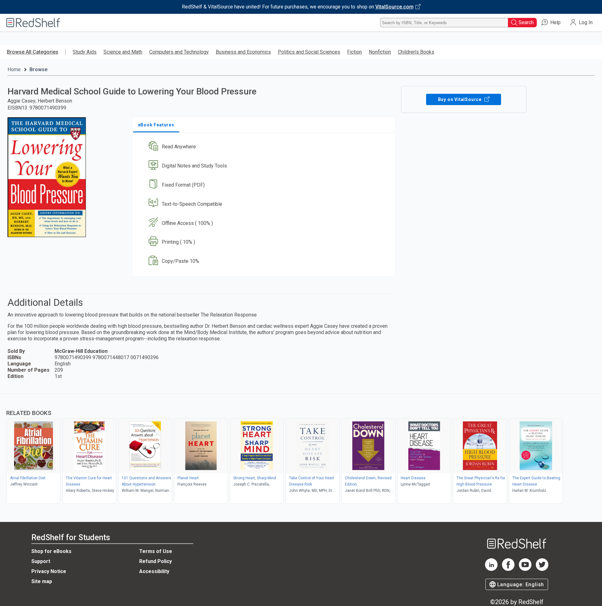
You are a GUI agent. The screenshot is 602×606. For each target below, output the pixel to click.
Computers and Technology (179, 52)
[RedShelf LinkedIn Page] (491, 569)
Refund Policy (155, 561)
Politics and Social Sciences (309, 52)
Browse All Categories (32, 52)
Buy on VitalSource (460, 99)
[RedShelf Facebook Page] (508, 569)
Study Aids (85, 52)
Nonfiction (380, 52)
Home (14, 69)
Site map (41, 581)
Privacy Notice (48, 571)
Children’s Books (416, 52)
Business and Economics (243, 52)
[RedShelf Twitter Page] (542, 569)
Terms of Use (155, 551)
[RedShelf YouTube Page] (525, 569)
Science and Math (122, 52)
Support (40, 561)
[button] (265, 147)
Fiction (354, 52)
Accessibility (154, 571)
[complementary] (301, 449)
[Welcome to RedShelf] (33, 22)
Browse (38, 69)
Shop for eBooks (51, 551)
